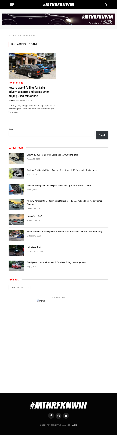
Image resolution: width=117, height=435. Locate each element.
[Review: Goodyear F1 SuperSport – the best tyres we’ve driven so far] (16, 189)
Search (12, 129)
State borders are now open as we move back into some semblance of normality (64, 231)
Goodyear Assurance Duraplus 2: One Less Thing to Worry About (56, 262)
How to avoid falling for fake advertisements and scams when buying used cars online (29, 92)
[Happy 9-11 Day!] (16, 219)
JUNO (74, 425)
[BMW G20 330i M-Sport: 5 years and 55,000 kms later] (16, 158)
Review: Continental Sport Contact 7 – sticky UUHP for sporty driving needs (62, 170)
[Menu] (12, 4)
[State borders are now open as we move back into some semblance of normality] (16, 235)
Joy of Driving (16, 82)
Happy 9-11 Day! (34, 216)
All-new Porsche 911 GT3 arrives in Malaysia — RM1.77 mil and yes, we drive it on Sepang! (64, 202)
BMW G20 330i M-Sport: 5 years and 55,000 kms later (52, 155)
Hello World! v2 (34, 247)
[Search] (105, 4)
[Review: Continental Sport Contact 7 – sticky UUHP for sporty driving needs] (16, 173)
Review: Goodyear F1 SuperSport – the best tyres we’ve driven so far (59, 185)
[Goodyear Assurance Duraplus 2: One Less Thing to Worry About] (16, 266)
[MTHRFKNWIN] (58, 4)
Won (13, 100)
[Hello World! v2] (16, 250)
